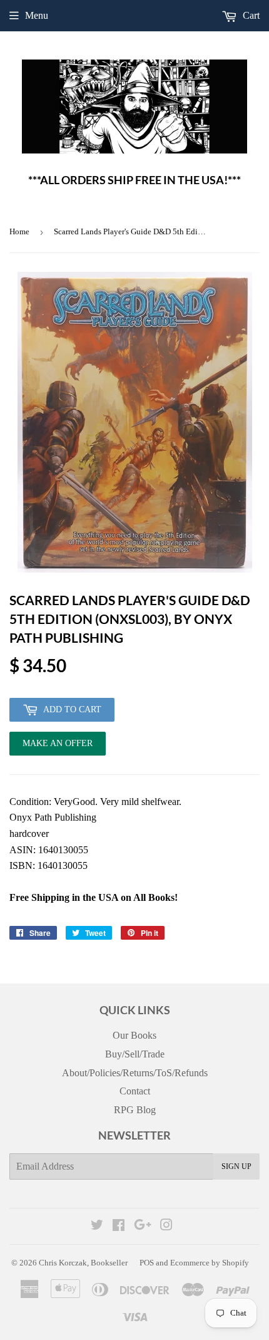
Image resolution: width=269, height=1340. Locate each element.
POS (147, 1262)
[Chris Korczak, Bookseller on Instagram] (166, 1226)
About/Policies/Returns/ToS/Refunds (135, 1072)
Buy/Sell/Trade (135, 1054)
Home (19, 231)
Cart (250, 15)
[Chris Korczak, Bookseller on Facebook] (118, 1226)
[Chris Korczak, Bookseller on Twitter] (97, 1226)
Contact (134, 1091)
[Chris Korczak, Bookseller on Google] (142, 1226)
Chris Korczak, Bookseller (83, 1262)
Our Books (134, 1035)
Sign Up (236, 1166)
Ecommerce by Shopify (209, 1262)
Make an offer (57, 747)
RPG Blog (135, 1109)
